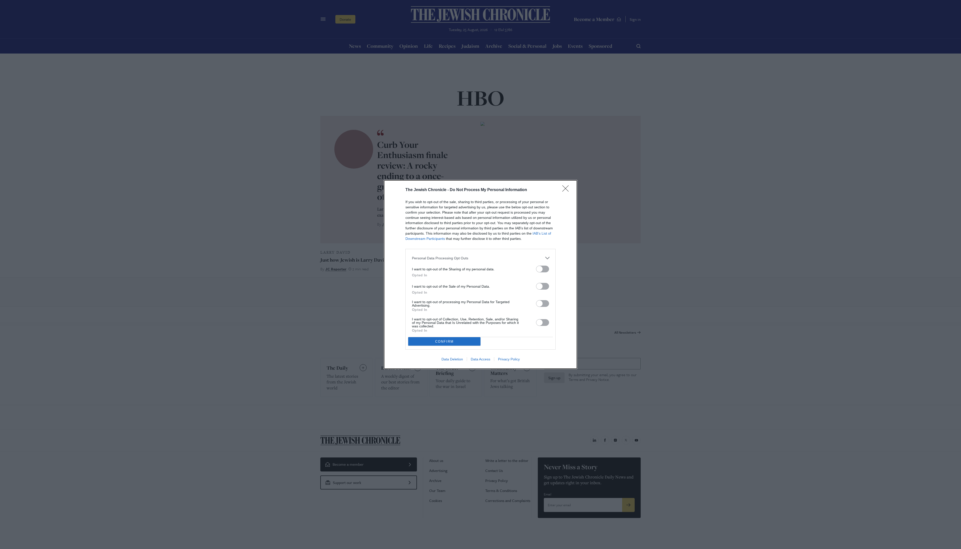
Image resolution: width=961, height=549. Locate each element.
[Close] (567, 190)
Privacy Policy (509, 359)
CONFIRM (444, 341)
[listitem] (480, 258)
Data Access (480, 359)
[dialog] (480, 274)
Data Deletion (452, 359)
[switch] (542, 269)
